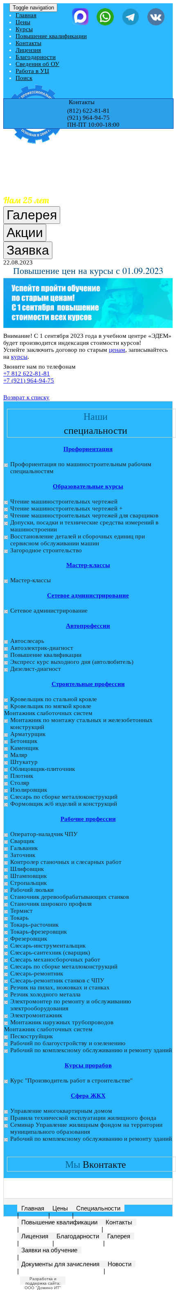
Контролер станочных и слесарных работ (66, 862)
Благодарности (36, 57)
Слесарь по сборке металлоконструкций (63, 796)
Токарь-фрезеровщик (38, 931)
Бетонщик (23, 741)
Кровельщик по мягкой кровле (50, 706)
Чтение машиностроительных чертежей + (66, 508)
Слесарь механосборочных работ (55, 959)
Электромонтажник (36, 1015)
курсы (19, 356)
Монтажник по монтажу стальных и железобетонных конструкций (81, 723)
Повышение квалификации (51, 36)
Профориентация (88, 449)
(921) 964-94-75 (88, 117)
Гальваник (24, 848)
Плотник (21, 776)
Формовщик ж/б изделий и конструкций (63, 803)
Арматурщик (27, 734)
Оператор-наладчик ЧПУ (44, 834)
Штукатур (24, 762)
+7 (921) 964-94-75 (28, 380)
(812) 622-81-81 (88, 110)
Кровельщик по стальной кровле (53, 699)
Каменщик (24, 748)
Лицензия (28, 50)
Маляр (18, 755)
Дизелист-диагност (35, 669)
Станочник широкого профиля (51, 903)
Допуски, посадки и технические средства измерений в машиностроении (84, 526)
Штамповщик (28, 876)
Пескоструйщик (31, 1036)
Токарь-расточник (34, 924)
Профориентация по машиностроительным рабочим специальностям (80, 467)
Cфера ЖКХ (88, 1095)
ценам (117, 349)
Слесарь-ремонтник (36, 973)
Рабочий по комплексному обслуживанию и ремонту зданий (91, 1050)
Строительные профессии (88, 684)
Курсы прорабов (88, 1065)
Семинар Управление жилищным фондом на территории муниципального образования (86, 1128)
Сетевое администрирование (88, 595)
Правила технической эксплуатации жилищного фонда (83, 1118)
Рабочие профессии (88, 819)
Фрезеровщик (28, 938)
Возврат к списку (26, 397)
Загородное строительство (46, 550)
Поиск (24, 78)
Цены (23, 22)
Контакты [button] (81, 102)
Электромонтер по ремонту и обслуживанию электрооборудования (70, 1005)
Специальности (98, 1208)
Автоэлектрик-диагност (41, 648)
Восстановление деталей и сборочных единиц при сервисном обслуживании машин (77, 540)
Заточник (22, 855)
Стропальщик (28, 883)
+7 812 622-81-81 (26, 373)
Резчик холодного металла (45, 994)
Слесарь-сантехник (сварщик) (50, 952)
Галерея (118, 1236)
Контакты (28, 43)
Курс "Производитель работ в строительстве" (71, 1080)
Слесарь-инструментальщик (48, 945)
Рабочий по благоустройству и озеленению (67, 1043)
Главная (26, 15)
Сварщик (22, 841)
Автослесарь (27, 641)
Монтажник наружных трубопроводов (61, 1022)
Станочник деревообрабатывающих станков (69, 896)
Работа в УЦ (32, 71)
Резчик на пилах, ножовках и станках (60, 987)
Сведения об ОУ (37, 64)
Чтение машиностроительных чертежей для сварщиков (84, 515)
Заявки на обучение (49, 1250)
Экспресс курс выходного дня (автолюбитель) (71, 662)
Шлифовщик (27, 869)
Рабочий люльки (32, 890)
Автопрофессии (88, 625)
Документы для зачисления (60, 1263)
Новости (119, 1263)
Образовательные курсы (88, 486)
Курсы (24, 29)
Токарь (19, 917)
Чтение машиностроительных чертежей (63, 501)
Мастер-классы (88, 565)
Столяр (19, 782)
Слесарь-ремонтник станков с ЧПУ (57, 980)
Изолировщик (28, 789)
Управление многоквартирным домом (61, 1111)
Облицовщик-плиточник (42, 769)
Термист (21, 910)
